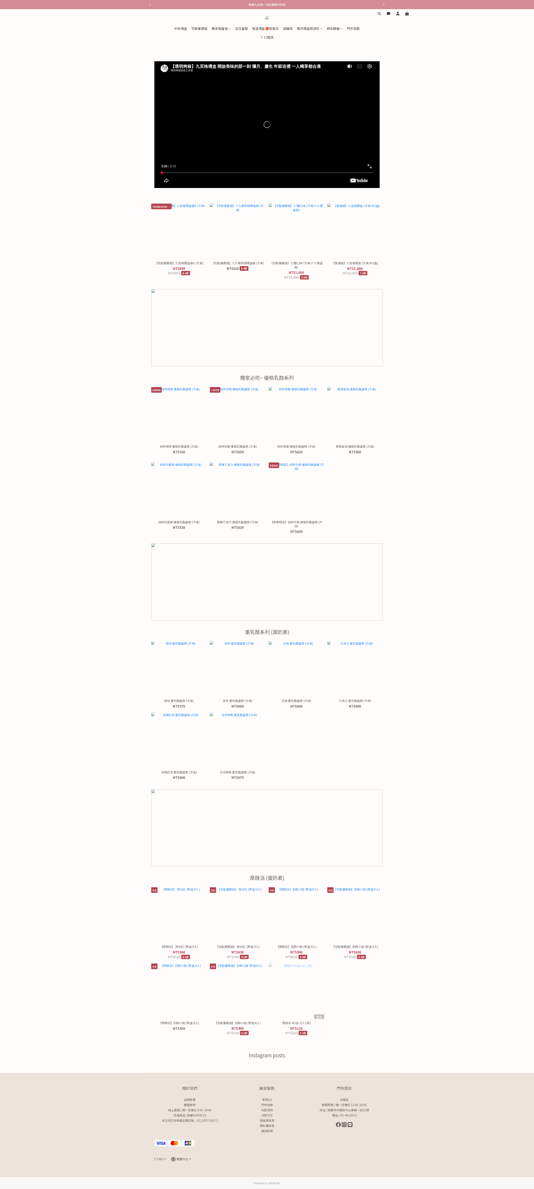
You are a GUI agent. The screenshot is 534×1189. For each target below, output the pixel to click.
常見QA (267, 1100)
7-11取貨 (267, 37)
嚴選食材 (190, 1105)
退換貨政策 (267, 1120)
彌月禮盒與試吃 (308, 28)
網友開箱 (333, 28)
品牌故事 (190, 1100)
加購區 (288, 28)
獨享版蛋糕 (220, 28)
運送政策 (267, 1131)
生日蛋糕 (241, 28)
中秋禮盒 (180, 28)
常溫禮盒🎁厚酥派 (265, 28)
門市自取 (353, 28)
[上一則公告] (150, 4)
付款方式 (267, 1115)
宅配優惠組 (199, 28)
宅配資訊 (267, 1110)
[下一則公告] (384, 4)
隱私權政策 (267, 1126)
